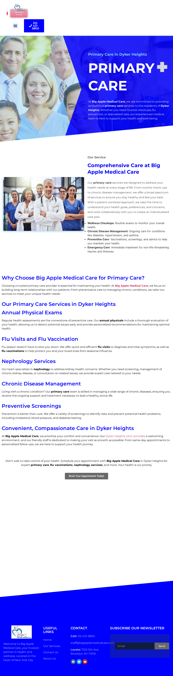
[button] (15, 26)
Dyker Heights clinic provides (125, 436)
